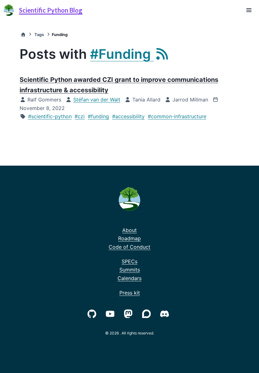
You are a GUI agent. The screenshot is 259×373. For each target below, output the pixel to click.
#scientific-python (50, 116)
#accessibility (128, 116)
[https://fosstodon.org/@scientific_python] (129, 313)
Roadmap (129, 238)
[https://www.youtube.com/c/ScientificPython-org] (111, 313)
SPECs (129, 261)
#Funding (122, 54)
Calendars (129, 278)
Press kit (129, 293)
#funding (98, 116)
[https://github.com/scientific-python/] (93, 313)
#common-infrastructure (177, 116)
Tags (39, 34)
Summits (129, 269)
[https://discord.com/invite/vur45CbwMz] (166, 313)
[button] (249, 10)
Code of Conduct (129, 247)
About (129, 230)
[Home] (23, 34)
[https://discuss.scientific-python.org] (148, 313)
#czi (80, 116)
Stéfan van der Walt (96, 99)
